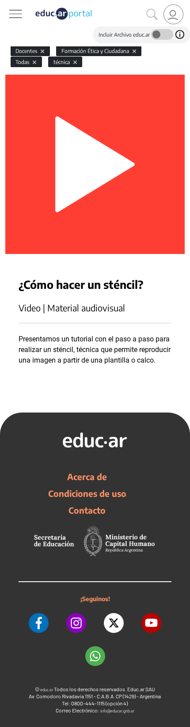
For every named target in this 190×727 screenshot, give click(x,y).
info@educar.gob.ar (117, 710)
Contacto (87, 510)
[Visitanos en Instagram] (76, 623)
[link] (173, 14)
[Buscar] (152, 14)
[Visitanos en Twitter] (113, 623)
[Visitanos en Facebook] (38, 623)
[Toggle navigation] (8, 5)
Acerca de (87, 476)
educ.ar (46, 689)
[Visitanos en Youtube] (151, 623)
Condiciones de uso (87, 493)
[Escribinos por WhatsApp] (95, 656)
